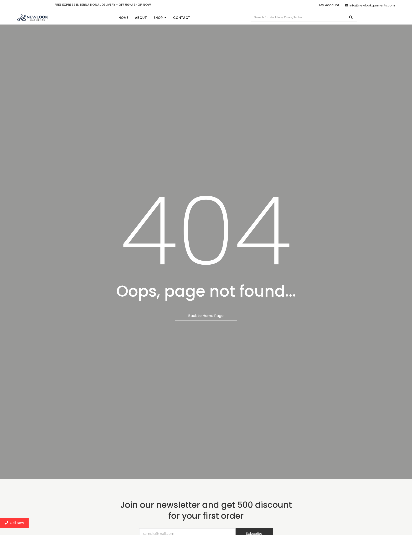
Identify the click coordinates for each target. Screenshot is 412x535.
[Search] (351, 17)
